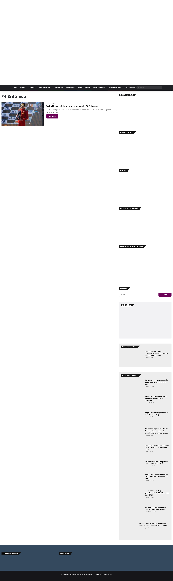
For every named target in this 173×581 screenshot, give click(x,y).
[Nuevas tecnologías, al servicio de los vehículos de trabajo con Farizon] (132, 480)
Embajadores (58, 87)
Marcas (22, 87)
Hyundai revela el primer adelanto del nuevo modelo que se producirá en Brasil (156, 353)
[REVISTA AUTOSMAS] (86, 41)
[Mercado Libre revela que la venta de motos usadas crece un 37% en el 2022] (129, 530)
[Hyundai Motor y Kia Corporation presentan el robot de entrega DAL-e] (132, 451)
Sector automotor (99, 87)
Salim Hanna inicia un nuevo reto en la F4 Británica (72, 106)
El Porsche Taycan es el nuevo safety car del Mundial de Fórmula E (155, 398)
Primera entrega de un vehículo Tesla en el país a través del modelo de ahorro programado (156, 431)
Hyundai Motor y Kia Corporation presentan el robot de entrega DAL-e (157, 447)
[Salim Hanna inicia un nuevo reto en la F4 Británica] (23, 114)
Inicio (15, 87)
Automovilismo (44, 87)
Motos (80, 87)
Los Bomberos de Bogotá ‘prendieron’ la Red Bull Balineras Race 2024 (157, 493)
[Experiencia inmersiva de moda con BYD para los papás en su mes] (132, 386)
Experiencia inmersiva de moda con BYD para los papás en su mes (156, 382)
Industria (32, 87)
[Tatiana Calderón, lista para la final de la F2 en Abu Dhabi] (132, 466)
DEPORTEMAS (130, 87)
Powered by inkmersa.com (104, 574)
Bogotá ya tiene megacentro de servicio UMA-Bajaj (156, 414)
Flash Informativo (115, 87)
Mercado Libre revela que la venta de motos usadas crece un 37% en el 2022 (153, 525)
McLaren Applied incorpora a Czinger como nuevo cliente (155, 508)
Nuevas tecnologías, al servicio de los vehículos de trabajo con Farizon (156, 476)
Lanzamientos (70, 87)
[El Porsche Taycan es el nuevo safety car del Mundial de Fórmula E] (132, 402)
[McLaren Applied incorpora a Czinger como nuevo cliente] (132, 513)
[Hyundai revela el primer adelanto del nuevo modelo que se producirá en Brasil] (132, 357)
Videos (87, 87)
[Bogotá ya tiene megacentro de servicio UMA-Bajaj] (132, 419)
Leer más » (52, 116)
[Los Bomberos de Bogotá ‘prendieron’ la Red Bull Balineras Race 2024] (132, 497)
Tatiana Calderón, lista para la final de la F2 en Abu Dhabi (156, 463)
